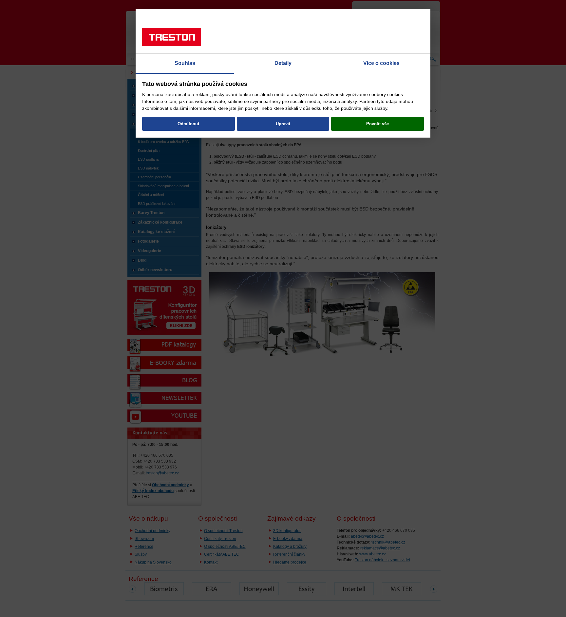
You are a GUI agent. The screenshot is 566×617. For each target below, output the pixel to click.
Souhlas (185, 63)
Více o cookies (381, 63)
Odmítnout (188, 123)
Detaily (283, 63)
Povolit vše (377, 123)
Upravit (283, 123)
